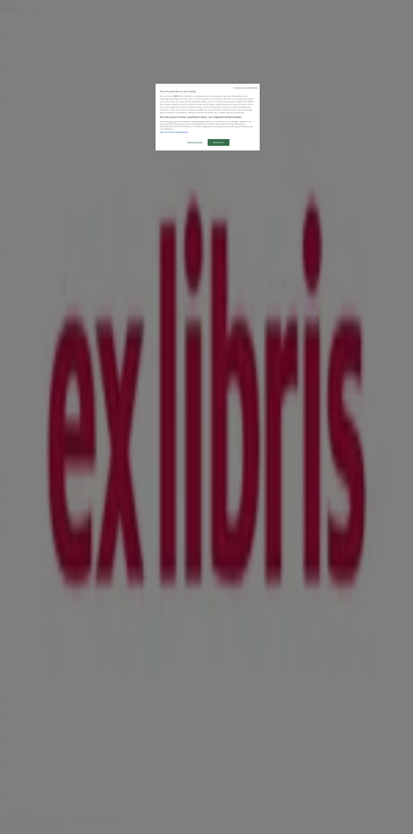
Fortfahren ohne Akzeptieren (245, 87)
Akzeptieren (218, 142)
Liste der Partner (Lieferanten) (174, 132)
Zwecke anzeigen (195, 142)
